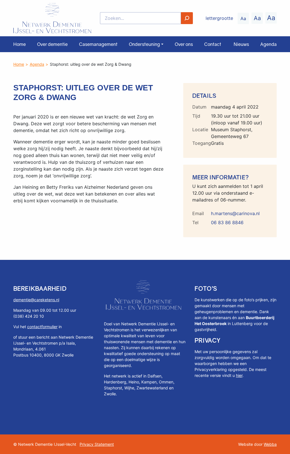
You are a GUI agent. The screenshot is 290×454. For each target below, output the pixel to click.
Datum (199, 107)
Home (19, 44)
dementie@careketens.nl (36, 299)
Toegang (201, 143)
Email (198, 213)
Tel (195, 222)
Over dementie (52, 44)
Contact (212, 44)
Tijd (196, 116)
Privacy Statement (97, 444)
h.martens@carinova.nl (235, 213)
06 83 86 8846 (227, 222)
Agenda (268, 44)
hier (239, 375)
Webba (270, 444)
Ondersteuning (144, 44)
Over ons (184, 44)
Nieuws (241, 44)
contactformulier (42, 326)
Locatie (200, 129)
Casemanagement (98, 44)
